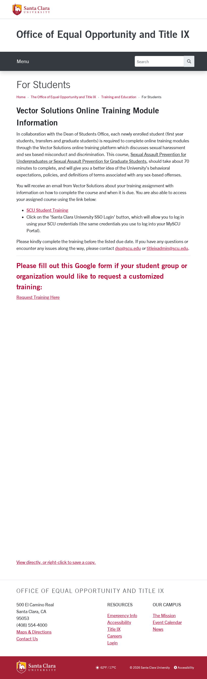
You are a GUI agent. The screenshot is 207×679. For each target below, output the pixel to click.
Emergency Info (122, 615)
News (158, 629)
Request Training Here (38, 297)
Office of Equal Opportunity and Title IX (102, 34)
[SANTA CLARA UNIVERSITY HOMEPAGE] (36, 667)
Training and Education (118, 97)
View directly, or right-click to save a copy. (56, 562)
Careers (114, 635)
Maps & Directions (33, 631)
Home (20, 97)
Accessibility (119, 622)
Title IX (113, 629)
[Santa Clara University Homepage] (31, 13)
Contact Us (27, 638)
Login (112, 642)
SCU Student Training (47, 210)
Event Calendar (167, 622)
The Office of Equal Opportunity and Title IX (63, 97)
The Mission (164, 615)
